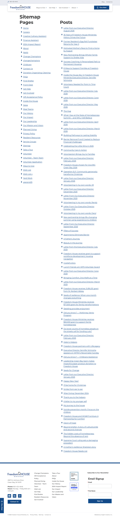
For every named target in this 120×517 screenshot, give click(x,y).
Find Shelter (28, 81)
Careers (26, 32)
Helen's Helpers (70, 342)
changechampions (31, 60)
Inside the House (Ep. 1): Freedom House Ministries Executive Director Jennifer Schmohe (81, 77)
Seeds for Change (71, 370)
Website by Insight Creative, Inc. (103, 514)
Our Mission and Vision (33, 125)
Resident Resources (31, 137)
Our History (28, 113)
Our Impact (28, 117)
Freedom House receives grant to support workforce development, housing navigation (82, 256)
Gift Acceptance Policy (33, 97)
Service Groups (29, 142)
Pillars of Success (71, 231)
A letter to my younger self (75, 401)
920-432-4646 (14, 1)
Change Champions (32, 56)
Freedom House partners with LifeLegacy (82, 346)
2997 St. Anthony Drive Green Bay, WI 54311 (16, 481)
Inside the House (30, 101)
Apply (25, 52)
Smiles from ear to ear (73, 389)
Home (26, 28)
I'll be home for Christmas (75, 385)
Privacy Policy (29, 133)
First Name (91, 491)
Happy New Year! (71, 381)
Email (90, 482)
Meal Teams (28, 109)
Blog (103, 2)
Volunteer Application (32, 162)
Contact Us (109, 2)
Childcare (27, 64)
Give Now (102, 7)
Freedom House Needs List (75, 451)
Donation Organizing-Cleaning (37, 73)
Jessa (25, 105)
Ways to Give (40, 8)
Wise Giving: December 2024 (76, 393)
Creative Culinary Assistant (34, 36)
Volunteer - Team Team (33, 158)
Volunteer (27, 154)
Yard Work (27, 178)
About (74, 8)
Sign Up (100, 501)
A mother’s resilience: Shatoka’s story (80, 447)
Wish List (27, 170)
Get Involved (63, 8)
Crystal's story (70, 263)
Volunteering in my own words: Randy (80, 202)
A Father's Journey (72, 239)
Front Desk (28, 85)
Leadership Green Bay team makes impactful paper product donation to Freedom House (80, 363)
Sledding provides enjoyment (77, 309)
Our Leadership (30, 121)
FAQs (25, 77)
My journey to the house (74, 405)
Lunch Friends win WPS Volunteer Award (82, 267)
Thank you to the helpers (74, 397)
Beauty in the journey (73, 243)
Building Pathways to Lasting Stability (80, 135)
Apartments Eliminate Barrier (76, 235)
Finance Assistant (31, 40)
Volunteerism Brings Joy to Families (79, 154)
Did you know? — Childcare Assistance (81, 357)
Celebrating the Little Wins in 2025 (79, 146)
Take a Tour (28, 150)
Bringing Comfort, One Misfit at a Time (80, 278)
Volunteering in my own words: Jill (79, 185)
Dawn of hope (70, 423)
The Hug (67, 111)
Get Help (52, 8)
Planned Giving (30, 129)
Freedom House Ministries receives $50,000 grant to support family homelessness (79, 322)
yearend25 (27, 182)
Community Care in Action (75, 150)
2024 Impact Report (32, 44)
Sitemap (26, 146)
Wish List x (28, 174)
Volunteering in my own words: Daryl (80, 213)
